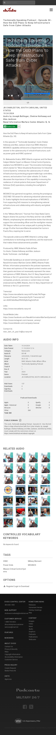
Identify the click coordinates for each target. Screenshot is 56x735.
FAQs (6, 652)
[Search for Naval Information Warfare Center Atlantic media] (46, 122)
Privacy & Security (11, 649)
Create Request (10, 668)
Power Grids (8, 565)
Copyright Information (12, 654)
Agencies (8, 679)
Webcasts (32, 639)
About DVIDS (10, 643)
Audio (31, 629)
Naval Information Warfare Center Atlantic (24, 122)
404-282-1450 (10, 605)
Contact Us (9, 646)
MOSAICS (32, 565)
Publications (33, 637)
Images (31, 621)
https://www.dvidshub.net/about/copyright (19, 433)
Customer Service (11, 660)
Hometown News (36, 602)
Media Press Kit (10, 671)
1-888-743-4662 (10, 622)
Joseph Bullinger (20, 116)
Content (33, 618)
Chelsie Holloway (38, 116)
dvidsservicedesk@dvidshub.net (16, 613)
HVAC (5, 561)
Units (7, 676)
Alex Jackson (9, 119)
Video (31, 624)
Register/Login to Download (17, 586)
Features (9, 632)
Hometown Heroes (35, 607)
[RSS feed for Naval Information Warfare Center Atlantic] (49, 122)
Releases (32, 605)
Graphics (32, 632)
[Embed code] (28, 102)
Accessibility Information (14, 657)
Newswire (9, 638)
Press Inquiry (11, 665)
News (31, 626)
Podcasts (32, 634)
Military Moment (34, 561)
